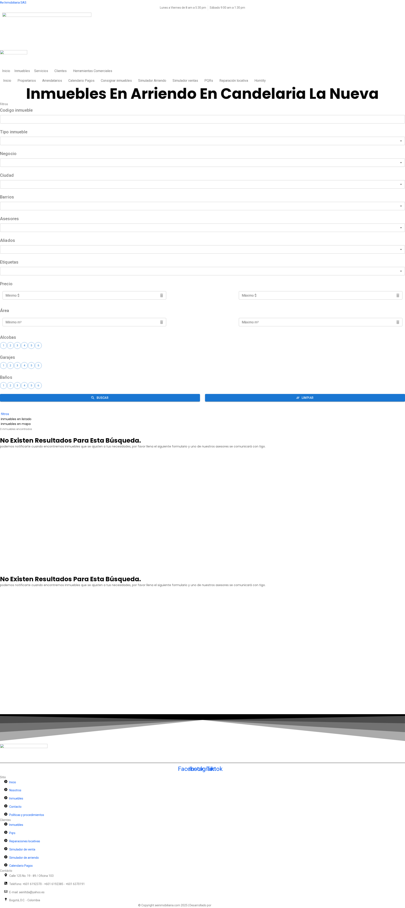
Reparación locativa (233, 81)
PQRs (208, 81)
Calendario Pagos (81, 81)
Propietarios (27, 81)
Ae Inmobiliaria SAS (13, 2)
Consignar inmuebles (116, 81)
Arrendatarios (52, 81)
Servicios (41, 71)
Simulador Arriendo (152, 81)
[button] (42, 71)
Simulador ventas (185, 81)
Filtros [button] (4, 414)
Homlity (260, 81)
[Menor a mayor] (0, 434)
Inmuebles (22, 71)
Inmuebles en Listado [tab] (15, 419)
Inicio (6, 71)
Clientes (60, 71)
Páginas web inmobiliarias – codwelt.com (239, 905)
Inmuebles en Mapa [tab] (15, 424)
